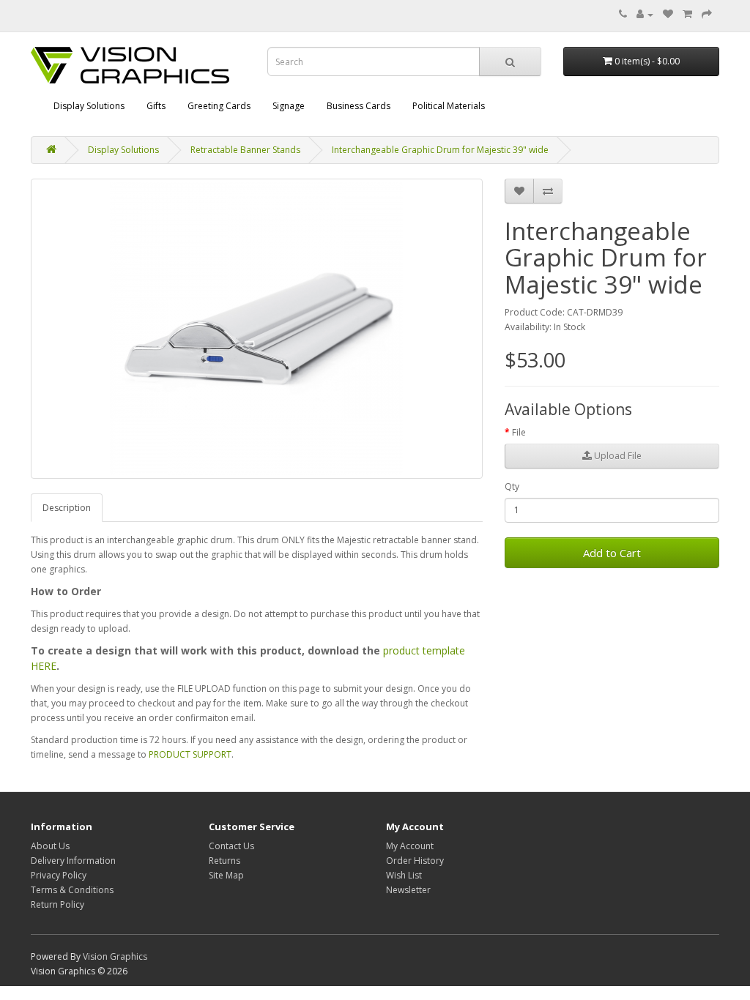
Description (66, 507)
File (519, 432)
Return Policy (57, 904)
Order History (415, 860)
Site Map (226, 875)
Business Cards (358, 106)
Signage (288, 106)
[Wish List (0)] (668, 14)
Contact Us (231, 846)
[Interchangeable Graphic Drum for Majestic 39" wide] (257, 329)
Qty (512, 486)
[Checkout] (707, 14)
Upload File (617, 455)
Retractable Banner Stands (245, 149)
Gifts (156, 106)
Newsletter (408, 890)
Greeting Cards (219, 106)
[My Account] (644, 14)
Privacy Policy (58, 875)
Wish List (404, 875)
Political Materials (448, 106)
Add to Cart (612, 552)
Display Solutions (89, 106)
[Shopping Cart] (687, 14)
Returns (224, 860)
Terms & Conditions (72, 890)
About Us (50, 846)
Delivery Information (73, 860)
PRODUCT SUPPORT (190, 754)
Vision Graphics (115, 956)
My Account (410, 846)
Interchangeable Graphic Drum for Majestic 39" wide (440, 149)
